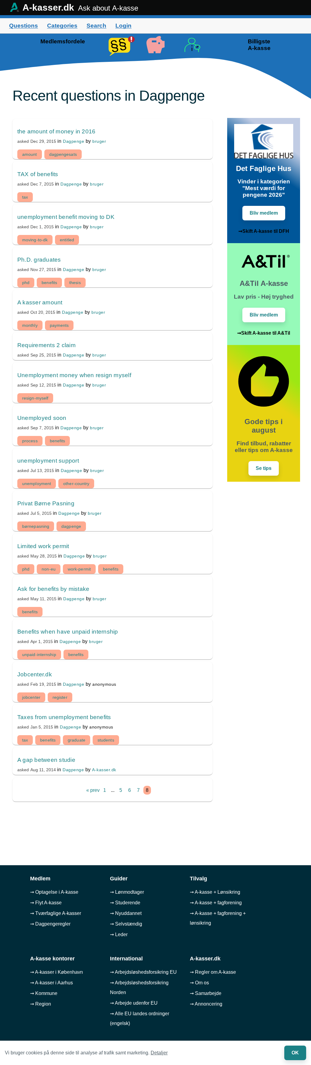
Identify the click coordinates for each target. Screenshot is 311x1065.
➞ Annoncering (206, 1003)
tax (25, 197)
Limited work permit (43, 546)
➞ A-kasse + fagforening (216, 902)
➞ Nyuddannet (126, 913)
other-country (76, 483)
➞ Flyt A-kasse (46, 902)
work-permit (79, 569)
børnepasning (35, 526)
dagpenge (71, 526)
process (30, 440)
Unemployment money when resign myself (74, 375)
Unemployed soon (42, 418)
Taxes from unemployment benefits (64, 717)
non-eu (49, 569)
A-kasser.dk (104, 769)
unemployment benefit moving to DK (65, 217)
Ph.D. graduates (39, 259)
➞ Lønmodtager (127, 892)
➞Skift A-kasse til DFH (263, 231)
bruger (99, 141)
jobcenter (31, 697)
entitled (67, 239)
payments (59, 325)
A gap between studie (46, 760)
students (105, 740)
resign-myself (35, 398)
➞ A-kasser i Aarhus (51, 982)
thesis (75, 282)
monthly (30, 325)
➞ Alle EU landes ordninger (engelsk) (139, 1018)
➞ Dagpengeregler (50, 923)
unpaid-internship (39, 654)
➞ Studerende (125, 902)
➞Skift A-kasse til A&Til (263, 333)
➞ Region (40, 1003)
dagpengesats (63, 154)
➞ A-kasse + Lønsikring (215, 892)
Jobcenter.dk (34, 674)
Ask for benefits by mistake (53, 589)
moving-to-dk (35, 239)
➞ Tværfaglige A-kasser (55, 913)
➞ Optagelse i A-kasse (54, 892)
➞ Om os (199, 982)
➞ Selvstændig (126, 923)
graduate (76, 740)
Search (96, 25)
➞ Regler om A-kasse (213, 972)
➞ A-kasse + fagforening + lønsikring (218, 918)
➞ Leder (119, 934)
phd (25, 282)
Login (123, 25)
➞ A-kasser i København (56, 972)
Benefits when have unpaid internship (67, 631)
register (60, 697)
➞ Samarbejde (205, 993)
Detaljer (159, 1052)
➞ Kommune (43, 993)
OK (295, 1052)
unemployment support (48, 460)
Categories (62, 25)
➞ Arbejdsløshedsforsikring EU (143, 972)
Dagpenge (73, 141)
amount (29, 154)
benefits (49, 282)
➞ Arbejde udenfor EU (134, 1003)
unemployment (36, 483)
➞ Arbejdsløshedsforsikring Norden (139, 987)
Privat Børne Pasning (45, 503)
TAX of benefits (37, 174)
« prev (93, 790)
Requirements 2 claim (46, 345)
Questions (23, 25)
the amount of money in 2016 (56, 131)
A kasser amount (40, 302)
